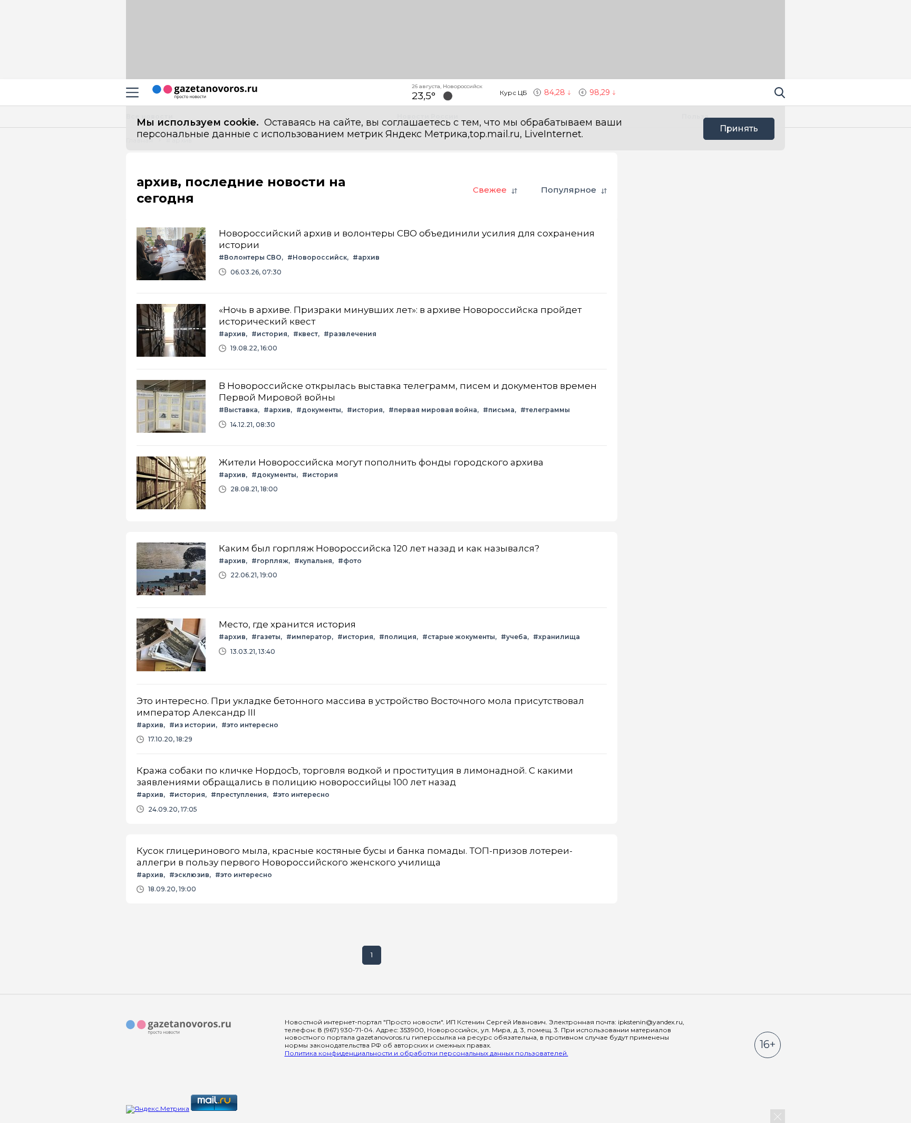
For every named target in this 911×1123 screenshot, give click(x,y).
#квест (305, 334)
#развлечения (350, 334)
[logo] (178, 1027)
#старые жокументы (458, 637)
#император (309, 637)
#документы (318, 410)
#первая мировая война (433, 410)
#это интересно (249, 725)
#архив (366, 257)
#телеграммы (545, 410)
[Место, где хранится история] (372, 645)
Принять (739, 128)
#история (269, 334)
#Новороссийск (317, 257)
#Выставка (238, 410)
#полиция (397, 637)
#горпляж (269, 561)
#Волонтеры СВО (250, 257)
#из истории (192, 725)
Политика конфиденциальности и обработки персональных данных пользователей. (426, 1053)
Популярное (568, 190)
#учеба (514, 637)
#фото (350, 561)
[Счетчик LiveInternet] (262, 1108)
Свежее (490, 190)
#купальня (313, 561)
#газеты (265, 637)
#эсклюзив (189, 875)
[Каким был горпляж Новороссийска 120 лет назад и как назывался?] (372, 569)
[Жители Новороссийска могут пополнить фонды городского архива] (372, 483)
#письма (499, 410)
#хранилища (556, 637)
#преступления (239, 794)
